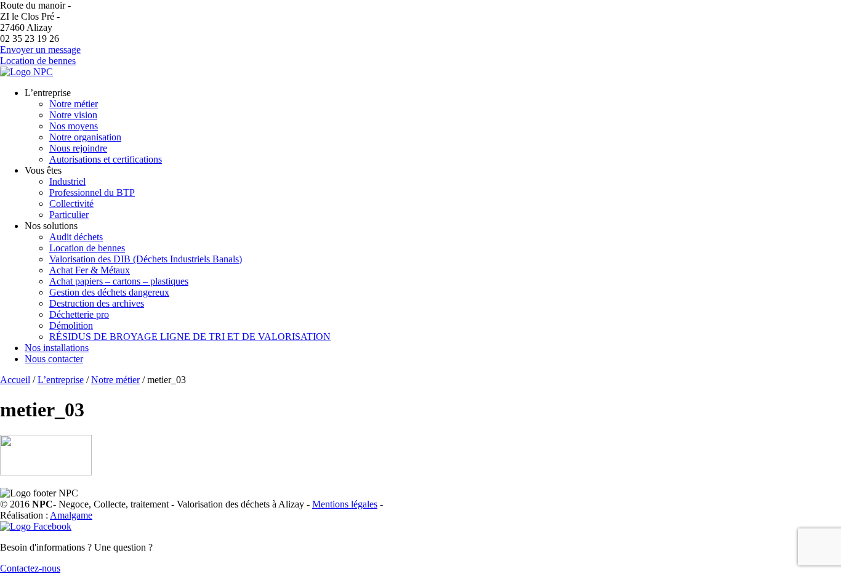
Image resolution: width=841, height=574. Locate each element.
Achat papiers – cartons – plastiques (118, 281)
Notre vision (73, 115)
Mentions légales (344, 504)
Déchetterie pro (79, 314)
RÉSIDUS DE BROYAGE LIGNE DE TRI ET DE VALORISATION (190, 336)
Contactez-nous (30, 568)
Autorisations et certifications (105, 159)
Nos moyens (73, 126)
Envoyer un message (40, 49)
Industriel (67, 181)
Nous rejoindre (78, 148)
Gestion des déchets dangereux (109, 292)
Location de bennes (38, 60)
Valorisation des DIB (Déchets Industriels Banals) (145, 259)
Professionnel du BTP (92, 192)
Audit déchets (76, 237)
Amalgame (71, 515)
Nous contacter (54, 359)
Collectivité (71, 203)
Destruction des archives (96, 303)
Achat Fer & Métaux (89, 270)
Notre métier (73, 104)
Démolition (71, 325)
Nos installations (57, 347)
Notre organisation (85, 137)
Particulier (69, 214)
